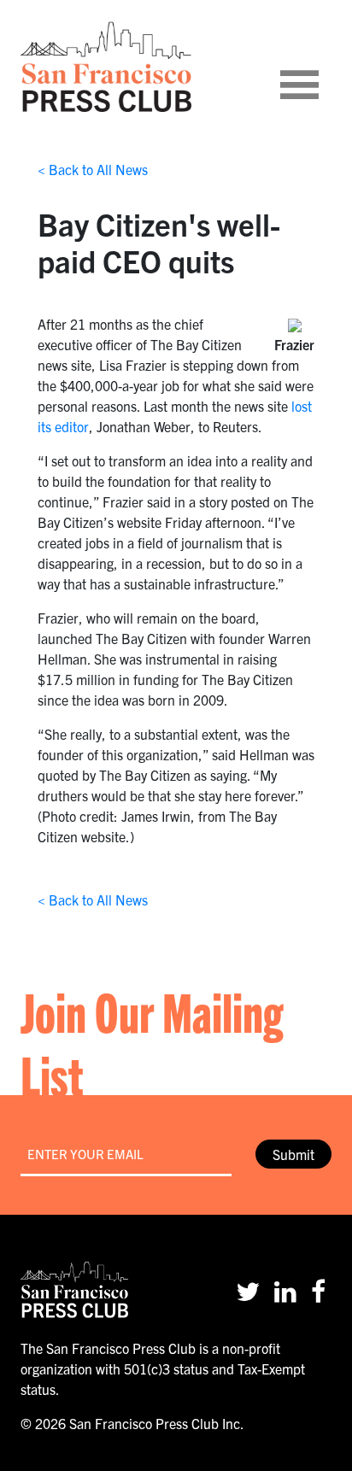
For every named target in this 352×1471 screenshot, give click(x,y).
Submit (293, 1154)
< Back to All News (93, 169)
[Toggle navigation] (320, 66)
